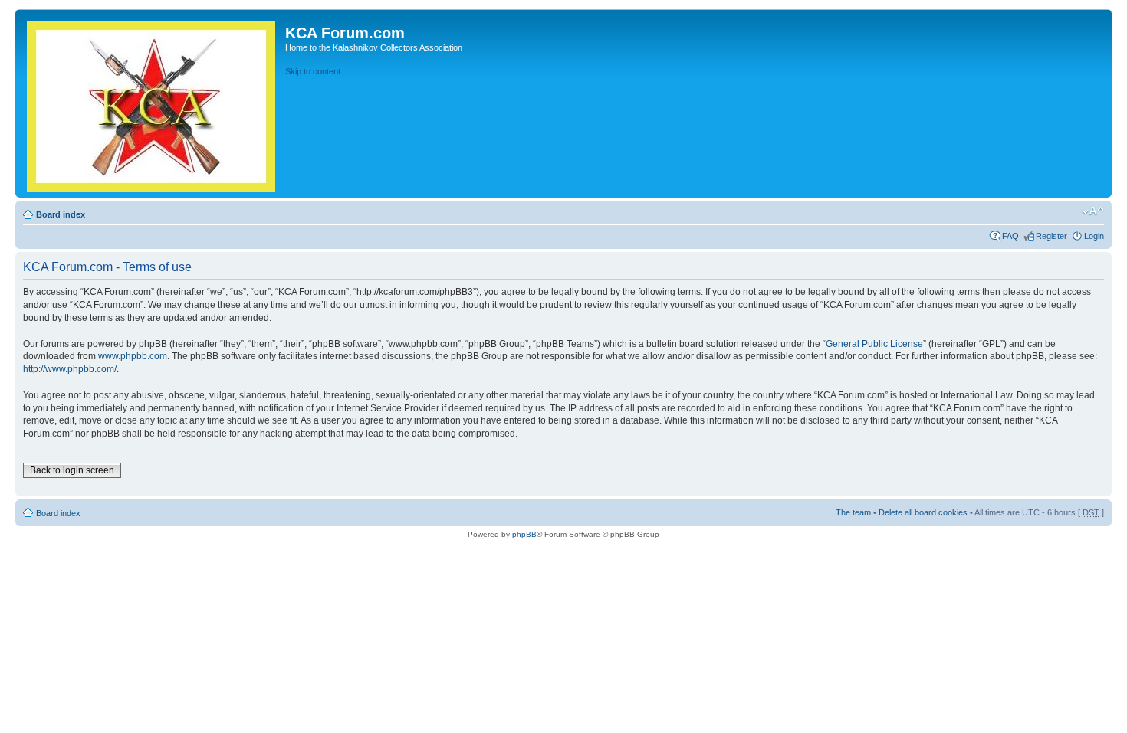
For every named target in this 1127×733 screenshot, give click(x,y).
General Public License (874, 344)
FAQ (1010, 236)
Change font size (1093, 211)
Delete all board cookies (923, 512)
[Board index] (152, 103)
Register (1051, 236)
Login (1094, 236)
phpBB (524, 534)
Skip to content (312, 71)
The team (853, 512)
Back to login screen (72, 470)
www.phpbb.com (132, 356)
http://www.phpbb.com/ (70, 369)
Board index (60, 214)
